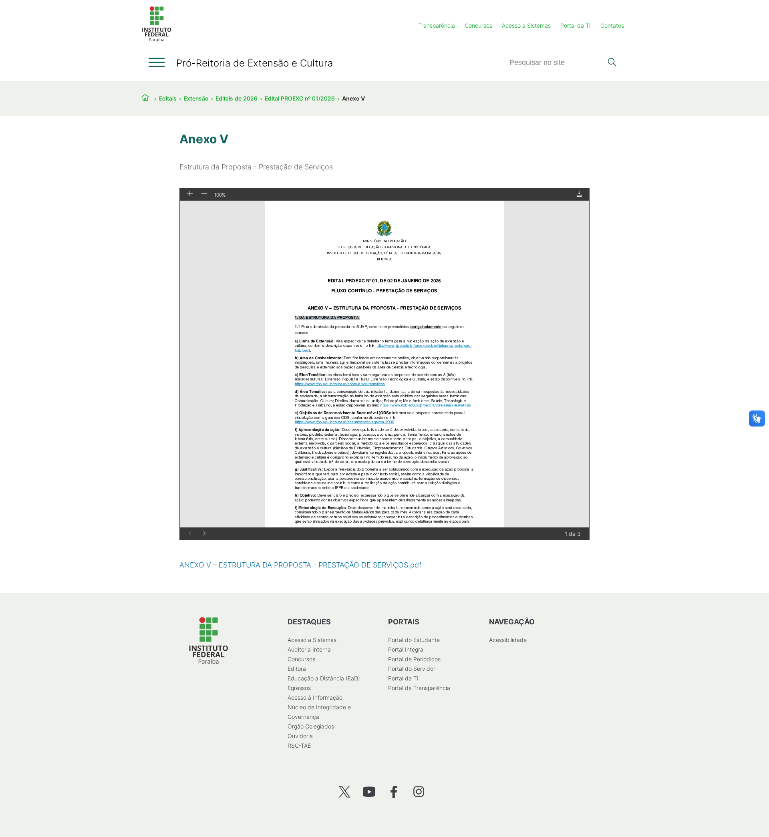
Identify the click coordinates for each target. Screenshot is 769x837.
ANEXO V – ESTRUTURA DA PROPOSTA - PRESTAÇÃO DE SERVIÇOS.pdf (300, 565)
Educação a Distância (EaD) (324, 678)
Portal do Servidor (411, 668)
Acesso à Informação (315, 697)
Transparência (436, 25)
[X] (344, 791)
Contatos (612, 25)
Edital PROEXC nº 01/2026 (300, 98)
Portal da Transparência (419, 687)
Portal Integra (405, 649)
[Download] (579, 194)
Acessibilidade (508, 639)
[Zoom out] (204, 194)
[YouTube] (369, 791)
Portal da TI (575, 25)
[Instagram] (418, 791)
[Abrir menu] (156, 62)
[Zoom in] (190, 194)
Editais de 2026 (236, 98)
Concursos (478, 25)
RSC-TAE (299, 745)
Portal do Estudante (414, 639)
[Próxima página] (204, 534)
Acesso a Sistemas (526, 25)
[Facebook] (393, 791)
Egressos (299, 687)
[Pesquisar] (611, 62)
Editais (168, 98)
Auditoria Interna (309, 649)
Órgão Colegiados (311, 726)
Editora (297, 668)
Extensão (196, 98)
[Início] (156, 40)
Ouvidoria (300, 735)
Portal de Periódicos (414, 659)
